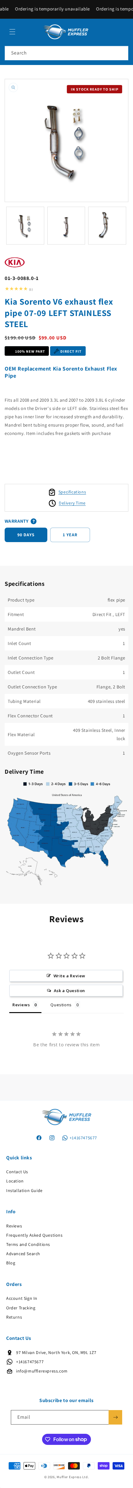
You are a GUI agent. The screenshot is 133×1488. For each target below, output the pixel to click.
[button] (12, 32)
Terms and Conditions (28, 1244)
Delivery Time (72, 503)
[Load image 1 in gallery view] (25, 226)
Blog (10, 1263)
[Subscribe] (115, 1417)
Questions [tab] (60, 1005)
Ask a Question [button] (69, 990)
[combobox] (66, 53)
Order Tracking (20, 1308)
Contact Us (17, 1171)
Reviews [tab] (21, 1005)
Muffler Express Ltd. (73, 1477)
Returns (14, 1317)
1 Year (70, 534)
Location (15, 1181)
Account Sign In (21, 1298)
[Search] (121, 53)
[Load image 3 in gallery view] (107, 226)
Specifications (72, 492)
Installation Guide (24, 1190)
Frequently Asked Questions (34, 1235)
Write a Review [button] (69, 976)
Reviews (14, 1226)
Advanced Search (23, 1253)
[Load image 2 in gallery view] (66, 226)
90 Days (26, 534)
